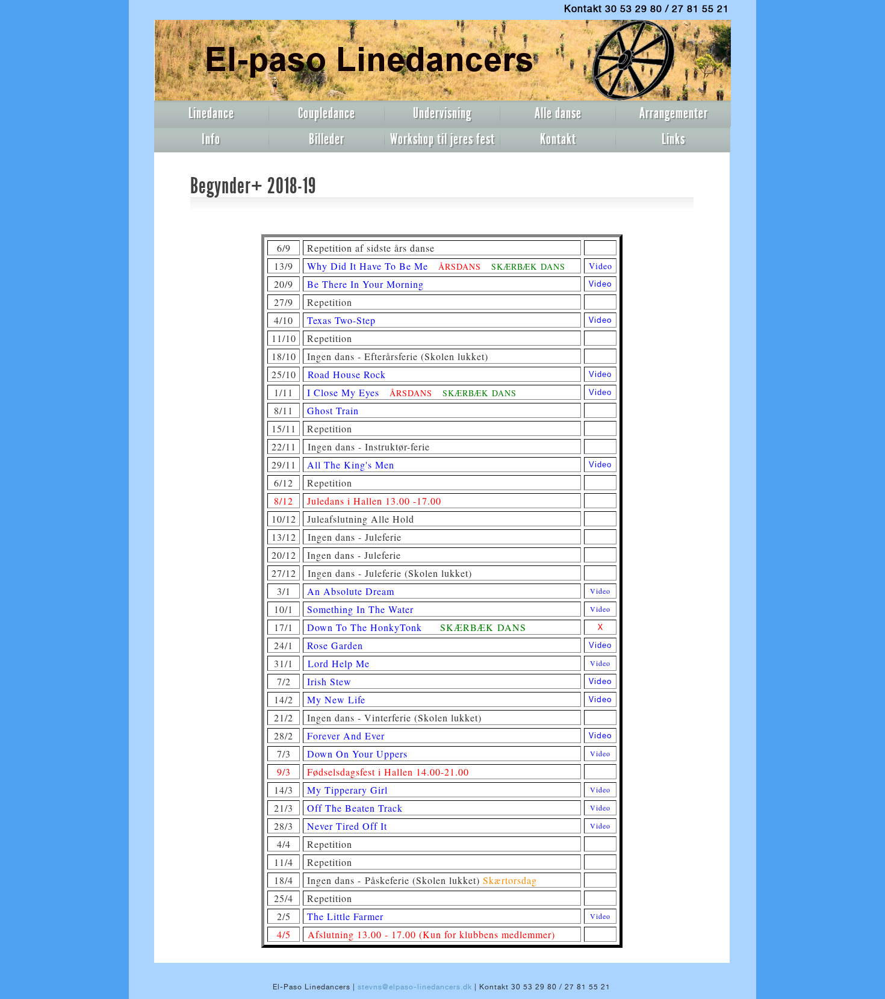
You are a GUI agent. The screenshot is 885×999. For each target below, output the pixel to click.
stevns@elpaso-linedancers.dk (415, 987)
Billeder (326, 139)
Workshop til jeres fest (442, 139)
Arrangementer (673, 113)
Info (211, 139)
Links (673, 139)
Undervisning (442, 113)
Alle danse (558, 113)
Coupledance (326, 113)
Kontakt (558, 139)
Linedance (211, 113)
